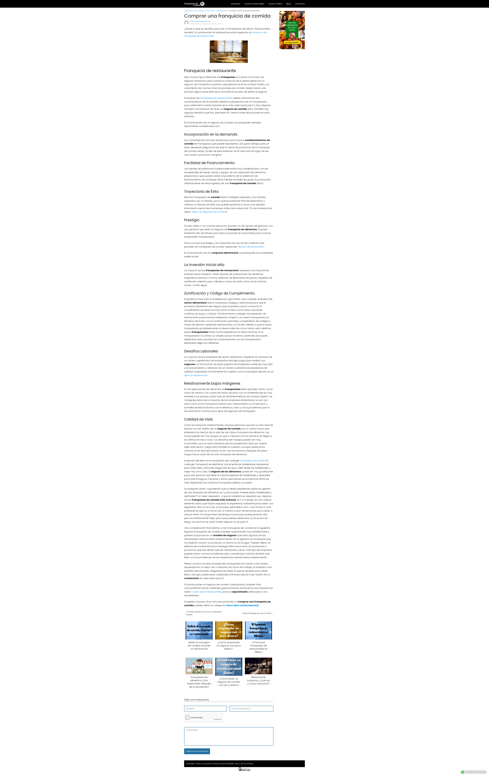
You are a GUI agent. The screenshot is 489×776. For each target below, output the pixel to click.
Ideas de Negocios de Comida (256, 613)
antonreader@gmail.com (200, 21)
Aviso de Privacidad (244, 763)
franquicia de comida (252, 460)
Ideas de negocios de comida (209, 211)
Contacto (300, 3)
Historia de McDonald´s (251, 246)
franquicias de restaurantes (216, 98)
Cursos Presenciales (254, 3)
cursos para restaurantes (206, 591)
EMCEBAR (190, 763)
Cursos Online (275, 3)
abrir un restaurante (195, 375)
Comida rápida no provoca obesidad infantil (203, 613)
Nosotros (235, 3)
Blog (288, 3)
